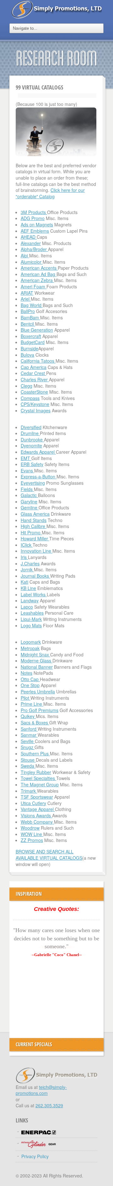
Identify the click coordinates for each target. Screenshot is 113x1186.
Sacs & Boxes (35, 722)
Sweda (28, 766)
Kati (24, 582)
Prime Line (32, 704)
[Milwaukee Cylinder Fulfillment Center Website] (38, 1143)
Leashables (32, 613)
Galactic (29, 495)
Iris (24, 557)
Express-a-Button (38, 476)
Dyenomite (31, 445)
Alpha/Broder (34, 249)
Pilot (25, 698)
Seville (28, 741)
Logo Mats (31, 625)
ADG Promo (33, 218)
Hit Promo (31, 532)
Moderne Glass (36, 660)
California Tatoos (38, 361)
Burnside (29, 348)
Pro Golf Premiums (39, 710)
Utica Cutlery (33, 803)
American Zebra (37, 280)
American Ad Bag (38, 274)
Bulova (27, 355)
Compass (30, 398)
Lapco (27, 607)
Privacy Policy (35, 1156)
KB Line (28, 588)
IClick (27, 545)
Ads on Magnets (37, 224)
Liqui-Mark (31, 619)
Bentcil (28, 324)
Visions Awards (36, 815)
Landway (30, 600)
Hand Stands (33, 520)
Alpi (25, 255)
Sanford (29, 729)
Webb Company (37, 822)
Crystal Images (36, 410)
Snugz (28, 747)
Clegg (26, 386)
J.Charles (30, 563)
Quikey (28, 716)
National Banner (37, 667)
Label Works (34, 594)
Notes (26, 673)
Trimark (29, 791)
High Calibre (33, 526)
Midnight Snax (35, 654)
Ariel (26, 299)
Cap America (33, 367)
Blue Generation (37, 330)
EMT (26, 458)
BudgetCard (33, 342)
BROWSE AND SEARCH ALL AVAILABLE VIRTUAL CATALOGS (49, 854)
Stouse (28, 760)
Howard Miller (35, 538)
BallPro (28, 311)
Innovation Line (36, 551)
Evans (27, 470)
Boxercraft (31, 336)
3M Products (34, 212)
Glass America (35, 514)
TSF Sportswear (37, 797)
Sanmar (29, 735)
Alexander (31, 243)
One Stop (30, 685)
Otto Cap (30, 679)
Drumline (30, 433)
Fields (27, 489)
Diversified (31, 427)
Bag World (32, 305)
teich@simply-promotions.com (41, 1090)
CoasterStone (34, 392)
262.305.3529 (49, 1105)
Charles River (35, 379)
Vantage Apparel (38, 809)
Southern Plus (35, 753)
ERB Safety (32, 464)
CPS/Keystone (35, 404)
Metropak (30, 648)
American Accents (39, 268)
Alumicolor (32, 262)
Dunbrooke (32, 439)
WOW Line (32, 834)
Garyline (29, 501)
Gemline (30, 507)
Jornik (27, 569)
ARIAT (27, 293)
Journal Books (35, 576)
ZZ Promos (32, 840)
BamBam (30, 317)
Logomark (31, 642)
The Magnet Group (40, 784)
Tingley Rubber (36, 772)
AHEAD (29, 237)
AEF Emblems (35, 231)
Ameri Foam (33, 286)
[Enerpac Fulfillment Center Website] (38, 1131)
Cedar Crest (33, 373)
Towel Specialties (38, 778)
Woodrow (30, 828)
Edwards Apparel (38, 452)
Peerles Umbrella (38, 691)
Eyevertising (33, 483)
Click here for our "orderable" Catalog (50, 193)
